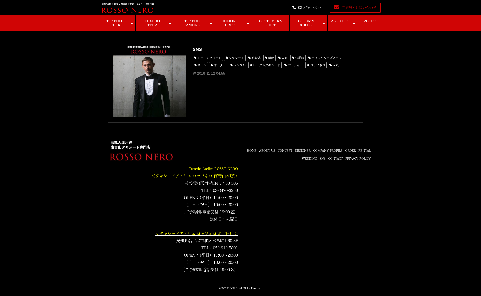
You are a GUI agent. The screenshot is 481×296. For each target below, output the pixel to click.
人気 (336, 65)
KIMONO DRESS (230, 23)
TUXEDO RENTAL (152, 23)
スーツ (201, 65)
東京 (285, 58)
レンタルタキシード (266, 65)
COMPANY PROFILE (328, 150)
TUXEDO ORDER (114, 23)
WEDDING (309, 158)
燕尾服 (299, 58)
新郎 (271, 58)
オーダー (220, 65)
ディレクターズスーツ (327, 58)
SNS (197, 49)
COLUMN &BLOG (306, 23)
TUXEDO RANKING (191, 23)
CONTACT (335, 158)
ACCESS (370, 21)
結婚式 (256, 58)
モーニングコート (209, 58)
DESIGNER (303, 150)
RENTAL (364, 150)
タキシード (236, 58)
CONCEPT (285, 150)
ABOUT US (340, 21)
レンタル (239, 65)
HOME (252, 150)
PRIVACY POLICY (358, 158)
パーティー (295, 65)
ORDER (350, 150)
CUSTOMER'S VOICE (270, 23)
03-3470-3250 (309, 7)
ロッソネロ (317, 65)
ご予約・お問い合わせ (359, 7)
